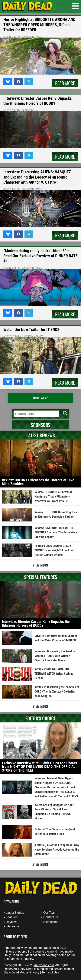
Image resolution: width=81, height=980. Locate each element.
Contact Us (50, 917)
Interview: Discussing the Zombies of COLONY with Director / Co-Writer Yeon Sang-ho (56, 691)
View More (40, 565)
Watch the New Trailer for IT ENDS (31, 329)
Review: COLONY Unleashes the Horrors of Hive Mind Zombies (38, 482)
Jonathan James (32, 36)
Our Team (49, 912)
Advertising (50, 921)
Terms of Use (50, 972)
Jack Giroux (29, 110)
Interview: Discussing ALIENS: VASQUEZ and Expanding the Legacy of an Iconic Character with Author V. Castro (37, 177)
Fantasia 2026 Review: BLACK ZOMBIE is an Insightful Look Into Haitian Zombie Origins (54, 550)
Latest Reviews (40, 435)
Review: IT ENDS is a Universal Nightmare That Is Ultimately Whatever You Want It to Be (53, 496)
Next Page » (40, 397)
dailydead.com (44, 965)
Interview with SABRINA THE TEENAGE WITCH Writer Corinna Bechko (53, 673)
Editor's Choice (40, 718)
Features (12, 917)
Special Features (40, 577)
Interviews (12, 926)
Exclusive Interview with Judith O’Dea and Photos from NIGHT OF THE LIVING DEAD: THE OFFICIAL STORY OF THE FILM (39, 766)
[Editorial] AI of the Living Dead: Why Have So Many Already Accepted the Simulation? (56, 849)
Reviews (11, 921)
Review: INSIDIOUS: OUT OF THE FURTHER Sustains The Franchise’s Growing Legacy (55, 532)
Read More (65, 83)
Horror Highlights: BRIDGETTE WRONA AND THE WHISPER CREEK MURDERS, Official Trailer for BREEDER (39, 24)
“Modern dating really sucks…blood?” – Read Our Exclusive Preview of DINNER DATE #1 (40, 255)
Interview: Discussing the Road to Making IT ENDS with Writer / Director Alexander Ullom (54, 656)
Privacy (34, 972)
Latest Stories (15, 912)
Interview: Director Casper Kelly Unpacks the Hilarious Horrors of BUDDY (36, 623)
